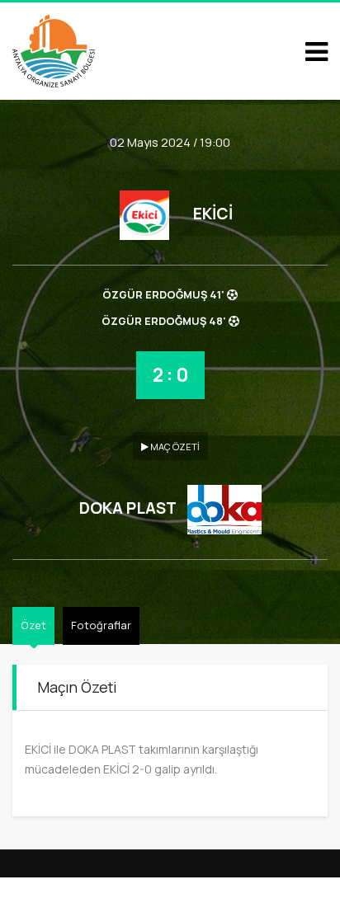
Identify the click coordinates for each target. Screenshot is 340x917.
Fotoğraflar (101, 625)
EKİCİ (213, 213)
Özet (33, 625)
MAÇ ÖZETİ (174, 446)
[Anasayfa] (53, 50)
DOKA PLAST (127, 508)
